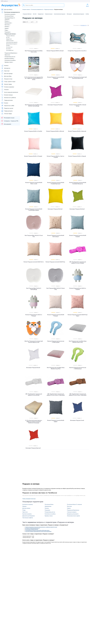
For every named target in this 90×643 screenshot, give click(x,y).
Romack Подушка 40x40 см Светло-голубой (55, 157)
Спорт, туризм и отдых (9, 81)
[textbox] (43, 5)
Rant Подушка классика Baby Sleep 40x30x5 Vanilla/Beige (33, 105)
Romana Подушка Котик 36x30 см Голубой (77, 289)
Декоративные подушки (11, 43)
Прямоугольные (10, 40)
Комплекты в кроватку (10, 14)
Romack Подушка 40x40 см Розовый (33, 156)
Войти (87, 6)
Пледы (6, 30)
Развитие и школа (8, 108)
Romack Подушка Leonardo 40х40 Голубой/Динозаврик (33, 209)
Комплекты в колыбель (10, 60)
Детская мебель (8, 9)
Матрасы (7, 21)
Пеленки (7, 26)
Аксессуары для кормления (11, 92)
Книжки (6, 103)
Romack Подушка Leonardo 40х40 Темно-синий (33, 183)
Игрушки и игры (8, 78)
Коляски (6, 65)
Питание (6, 89)
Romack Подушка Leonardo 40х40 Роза (55, 261)
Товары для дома (8, 111)
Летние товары (8, 113)
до (31, 21)
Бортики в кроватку (9, 58)
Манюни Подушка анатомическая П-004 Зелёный (77, 368)
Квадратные (9, 39)
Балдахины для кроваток (72, 514)
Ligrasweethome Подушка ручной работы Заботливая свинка (37, 530)
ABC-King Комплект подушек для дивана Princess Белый (33, 394)
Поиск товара (24, 5)
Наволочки (7, 54)
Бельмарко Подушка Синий (77, 420)
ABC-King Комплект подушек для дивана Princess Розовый (77, 262)
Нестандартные (10, 50)
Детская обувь (8, 76)
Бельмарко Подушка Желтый (55, 209)
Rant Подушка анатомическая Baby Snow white (34, 51)
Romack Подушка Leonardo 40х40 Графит (55, 421)
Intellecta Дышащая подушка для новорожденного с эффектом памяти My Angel (41, 527)
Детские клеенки (26, 508)
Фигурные (69, 14)
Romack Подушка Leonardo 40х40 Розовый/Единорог (55, 183)
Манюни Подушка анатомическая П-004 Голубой (55, 342)
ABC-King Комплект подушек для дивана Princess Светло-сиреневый (56, 394)
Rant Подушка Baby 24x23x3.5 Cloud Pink (34, 236)
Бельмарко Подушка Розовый (55, 104)
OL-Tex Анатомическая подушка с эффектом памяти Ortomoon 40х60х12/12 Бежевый (33, 421)
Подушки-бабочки (10, 35)
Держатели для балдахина (28, 515)
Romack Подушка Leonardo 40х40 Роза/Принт (78, 315)
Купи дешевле (7, 124)
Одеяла (7, 28)
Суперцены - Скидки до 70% (11, 121)
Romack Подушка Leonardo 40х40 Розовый (55, 315)
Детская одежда (8, 73)
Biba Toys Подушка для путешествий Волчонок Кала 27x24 (78, 78)
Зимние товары (8, 84)
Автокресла (7, 68)
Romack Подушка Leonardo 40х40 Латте (34, 261)
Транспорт (6, 70)
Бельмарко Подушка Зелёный (77, 209)
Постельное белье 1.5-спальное (74, 504)
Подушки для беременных (11, 53)
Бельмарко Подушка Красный (33, 448)
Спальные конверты (71, 512)
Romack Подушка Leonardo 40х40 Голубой (77, 236)
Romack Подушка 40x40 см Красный (77, 131)
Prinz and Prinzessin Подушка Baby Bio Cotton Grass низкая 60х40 (38, 531)
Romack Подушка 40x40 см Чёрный (77, 156)
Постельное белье (9, 16)
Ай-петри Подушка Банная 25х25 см (32, 528)
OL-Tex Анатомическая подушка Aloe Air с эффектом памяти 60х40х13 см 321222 (33, 78)
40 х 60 (8, 37)
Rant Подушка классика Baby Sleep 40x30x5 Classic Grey (77, 342)
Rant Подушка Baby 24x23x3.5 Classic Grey (55, 289)
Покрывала (8, 32)
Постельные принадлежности (12, 12)
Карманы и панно (9, 62)
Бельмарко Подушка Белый (33, 367)
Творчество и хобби (9, 105)
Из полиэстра (9, 47)
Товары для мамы (8, 100)
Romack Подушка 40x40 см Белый (55, 50)
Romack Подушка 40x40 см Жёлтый (55, 131)
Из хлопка (8, 48)
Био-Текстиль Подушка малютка (31, 529)
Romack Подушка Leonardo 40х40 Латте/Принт (55, 236)
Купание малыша (8, 95)
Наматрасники (8, 22)
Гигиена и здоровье (9, 86)
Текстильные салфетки (27, 517)
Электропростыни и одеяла (73, 515)
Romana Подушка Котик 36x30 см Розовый (33, 315)
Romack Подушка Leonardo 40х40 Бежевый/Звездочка (77, 183)
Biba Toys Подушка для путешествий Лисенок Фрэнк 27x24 (34, 342)
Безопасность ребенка (10, 97)
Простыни (7, 24)
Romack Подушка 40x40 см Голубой (33, 131)
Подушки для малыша (10, 33)
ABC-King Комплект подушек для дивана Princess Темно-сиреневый (77, 394)
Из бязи (8, 45)
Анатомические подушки (12, 42)
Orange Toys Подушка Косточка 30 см (77, 50)
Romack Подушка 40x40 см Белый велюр (77, 105)
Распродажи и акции (9, 117)
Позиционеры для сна (10, 56)
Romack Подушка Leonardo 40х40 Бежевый (55, 78)
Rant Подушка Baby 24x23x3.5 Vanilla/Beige (33, 289)
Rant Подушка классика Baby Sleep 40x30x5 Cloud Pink (55, 368)
